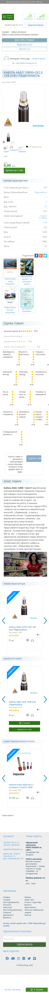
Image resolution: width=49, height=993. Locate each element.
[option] (24, 620)
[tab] (21, 331)
